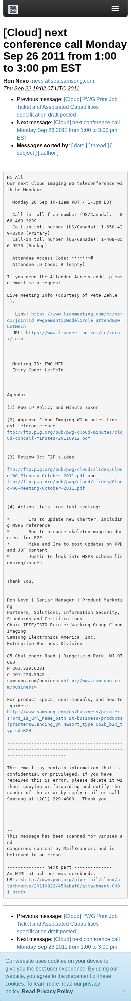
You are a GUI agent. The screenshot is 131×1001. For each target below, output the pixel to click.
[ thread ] (98, 145)
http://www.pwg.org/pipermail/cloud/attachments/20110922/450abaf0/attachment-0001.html (65, 886)
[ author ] (48, 153)
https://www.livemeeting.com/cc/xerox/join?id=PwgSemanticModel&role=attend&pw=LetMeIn (65, 320)
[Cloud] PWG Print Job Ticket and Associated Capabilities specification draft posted (67, 107)
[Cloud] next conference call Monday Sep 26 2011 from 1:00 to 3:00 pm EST (68, 130)
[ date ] (79, 145)
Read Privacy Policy (47, 991)
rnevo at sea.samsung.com (62, 81)
